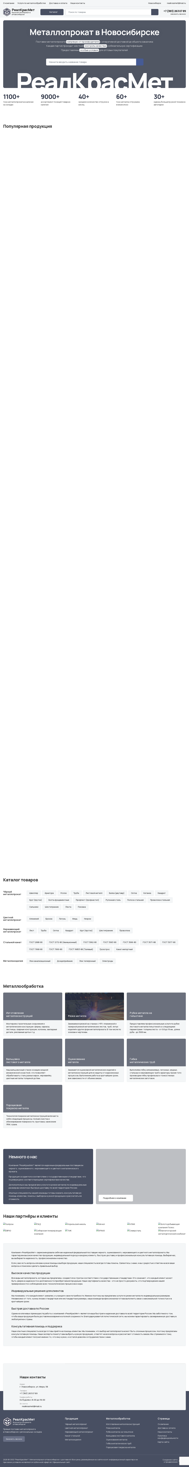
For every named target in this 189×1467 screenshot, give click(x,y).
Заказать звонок (14, 1439)
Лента (68, 907)
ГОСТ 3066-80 (129, 942)
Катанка (147, 893)
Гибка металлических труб (118, 1443)
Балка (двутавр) (116, 893)
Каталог (54, 12)
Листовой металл (94, 893)
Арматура (49, 893)
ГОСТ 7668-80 (35, 949)
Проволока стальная (160, 900)
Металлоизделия (73, 1439)
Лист (31, 930)
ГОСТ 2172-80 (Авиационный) (63, 942)
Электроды (107, 961)
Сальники (33, 907)
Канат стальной (72, 1436)
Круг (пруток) (35, 900)
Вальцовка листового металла (120, 1436)
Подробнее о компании (115, 1198)
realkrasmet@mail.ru (176, 3)
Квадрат (162, 893)
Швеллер (33, 893)
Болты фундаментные (59, 900)
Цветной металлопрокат (76, 1428)
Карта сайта (163, 1442)
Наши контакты (77, 3)
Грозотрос (105, 949)
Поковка (82, 907)
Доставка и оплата (58, 3)
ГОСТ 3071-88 (149, 942)
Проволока (125, 930)
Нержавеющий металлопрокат (79, 1432)
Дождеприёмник (65, 961)
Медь (74, 919)
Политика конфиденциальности (168, 1437)
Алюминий (34, 919)
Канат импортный (124, 949)
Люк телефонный (87, 961)
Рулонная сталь (113, 900)
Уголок (63, 893)
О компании (8, 3)
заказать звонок (178, 14)
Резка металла (113, 1428)
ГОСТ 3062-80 (90, 942)
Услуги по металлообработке (31, 3)
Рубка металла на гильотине (119, 1432)
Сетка (134, 893)
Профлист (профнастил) (87, 900)
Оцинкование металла (116, 1439)
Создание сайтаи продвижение (170, 1461)
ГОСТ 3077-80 (168, 942)
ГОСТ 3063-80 (109, 942)
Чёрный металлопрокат (76, 1424)
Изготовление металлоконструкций (123, 1424)
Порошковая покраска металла (120, 1447)
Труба (76, 893)
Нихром (87, 919)
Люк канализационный (39, 961)
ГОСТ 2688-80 (35, 942)
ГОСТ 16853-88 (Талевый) (81, 949)
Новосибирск (154, 3)
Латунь (62, 919)
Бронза (49, 919)
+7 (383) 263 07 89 (175, 11)
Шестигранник (52, 907)
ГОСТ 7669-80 (55, 949)
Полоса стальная (135, 900)
